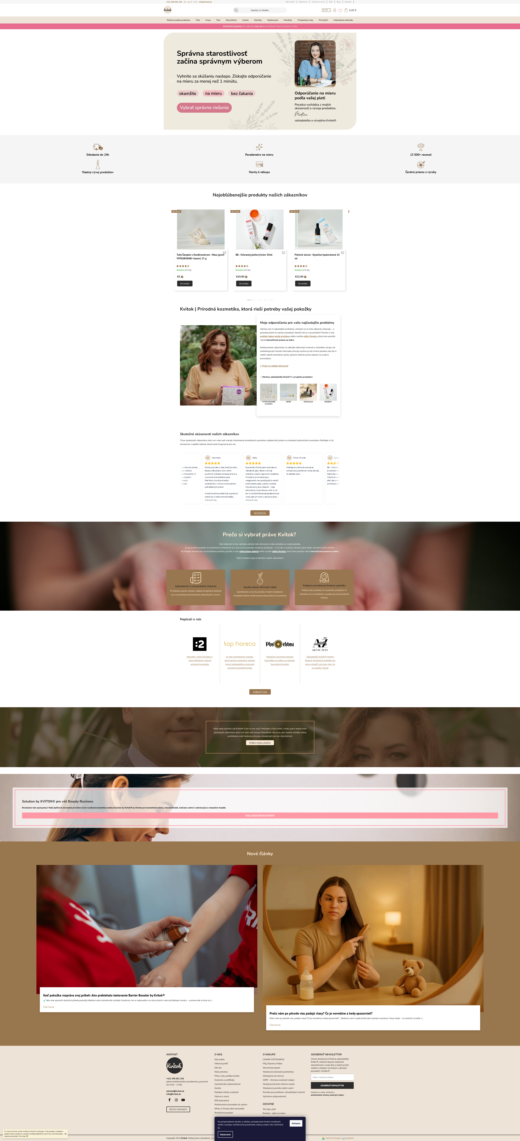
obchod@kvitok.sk (175, 1091)
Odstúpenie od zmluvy (273, 1075)
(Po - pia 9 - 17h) (190, 2)
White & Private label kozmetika (229, 1108)
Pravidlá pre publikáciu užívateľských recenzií (284, 1092)
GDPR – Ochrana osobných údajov (279, 1080)
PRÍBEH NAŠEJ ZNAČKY (260, 742)
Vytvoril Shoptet (333, 1138)
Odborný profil (221, 1063)
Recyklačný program (224, 1112)
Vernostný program (271, 1067)
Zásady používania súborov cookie (279, 1084)
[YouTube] (183, 1100)
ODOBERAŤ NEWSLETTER (332, 1086)
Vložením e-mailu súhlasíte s (327, 1093)
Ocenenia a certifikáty (224, 1080)
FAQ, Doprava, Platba (272, 1063)
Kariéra (218, 1088)
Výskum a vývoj (222, 1096)
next (351, 255)
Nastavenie (225, 1134)
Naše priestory (221, 1071)
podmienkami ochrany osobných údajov (327, 1095)
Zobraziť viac (260, 692)
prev (168, 255)
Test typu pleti (269, 1109)
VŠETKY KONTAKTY (178, 1109)
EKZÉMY (328, 401)
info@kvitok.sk (205, 2)
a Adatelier (347, 1138)
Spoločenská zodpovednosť (227, 1084)
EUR (325, 10)
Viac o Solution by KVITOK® (260, 815)
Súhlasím (296, 1123)
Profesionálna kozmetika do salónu (231, 1104)
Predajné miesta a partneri (227, 1092)
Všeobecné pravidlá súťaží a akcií (278, 1088)
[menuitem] (178, 20)
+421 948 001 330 (174, 2)
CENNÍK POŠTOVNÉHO (273, 1059)
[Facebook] (169, 1100)
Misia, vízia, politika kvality (227, 1075)
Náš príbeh (220, 1059)
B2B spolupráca (222, 1100)
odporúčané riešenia (249, 551)
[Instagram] (176, 1100)
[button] (172, 81)
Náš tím (218, 1067)
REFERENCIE (260, 513)
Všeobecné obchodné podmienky (278, 1071)
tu (219, 1127)
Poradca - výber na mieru (274, 1113)
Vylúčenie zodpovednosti (274, 1096)
